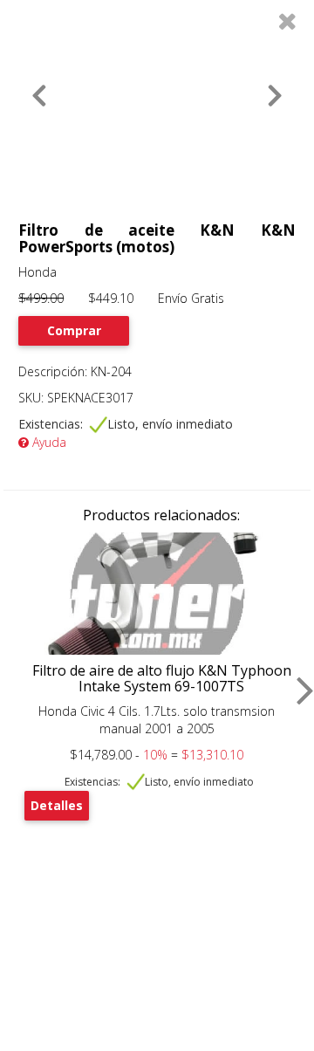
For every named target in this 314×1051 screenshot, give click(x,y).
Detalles (57, 805)
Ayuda (47, 442)
